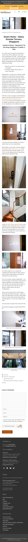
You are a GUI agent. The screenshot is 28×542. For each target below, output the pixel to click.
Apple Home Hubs (8, 378)
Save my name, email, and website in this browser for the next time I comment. (14, 420)
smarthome (12, 376)
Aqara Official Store (7, 508)
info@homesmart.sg (11, 446)
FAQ (4, 499)
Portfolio (6, 375)
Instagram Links (6, 503)
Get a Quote (7, 6)
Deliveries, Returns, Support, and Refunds (13, 522)
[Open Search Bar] (15, 12)
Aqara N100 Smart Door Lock (12, 149)
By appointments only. (8, 464)
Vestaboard (5, 505)
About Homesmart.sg (8, 497)
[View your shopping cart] (19, 12)
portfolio (6, 376)
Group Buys (5, 520)
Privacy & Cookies (7, 528)
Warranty (5, 526)
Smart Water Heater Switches (15, 224)
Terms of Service (7, 517)
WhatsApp (21, 6)
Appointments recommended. (10, 457)
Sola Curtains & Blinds (8, 507)
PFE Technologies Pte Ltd (9, 480)
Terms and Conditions (8, 518)
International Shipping (8, 524)
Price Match (5, 530)
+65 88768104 (14, 6)
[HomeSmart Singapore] (6, 12)
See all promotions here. (18, 3)
